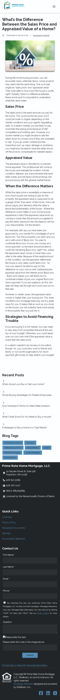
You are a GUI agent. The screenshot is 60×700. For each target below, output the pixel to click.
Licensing (7, 517)
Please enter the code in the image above (23, 642)
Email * (6, 579)
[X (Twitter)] (55, 693)
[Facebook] (41, 693)
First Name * (9, 555)
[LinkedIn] (48, 693)
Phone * (7, 590)
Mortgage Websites (24, 684)
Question (7, 622)
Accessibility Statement (13, 539)
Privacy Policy (9, 522)
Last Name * (9, 567)
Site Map (6, 533)
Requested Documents (13, 528)
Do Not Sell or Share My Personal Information (24, 665)
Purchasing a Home (41, 35)
